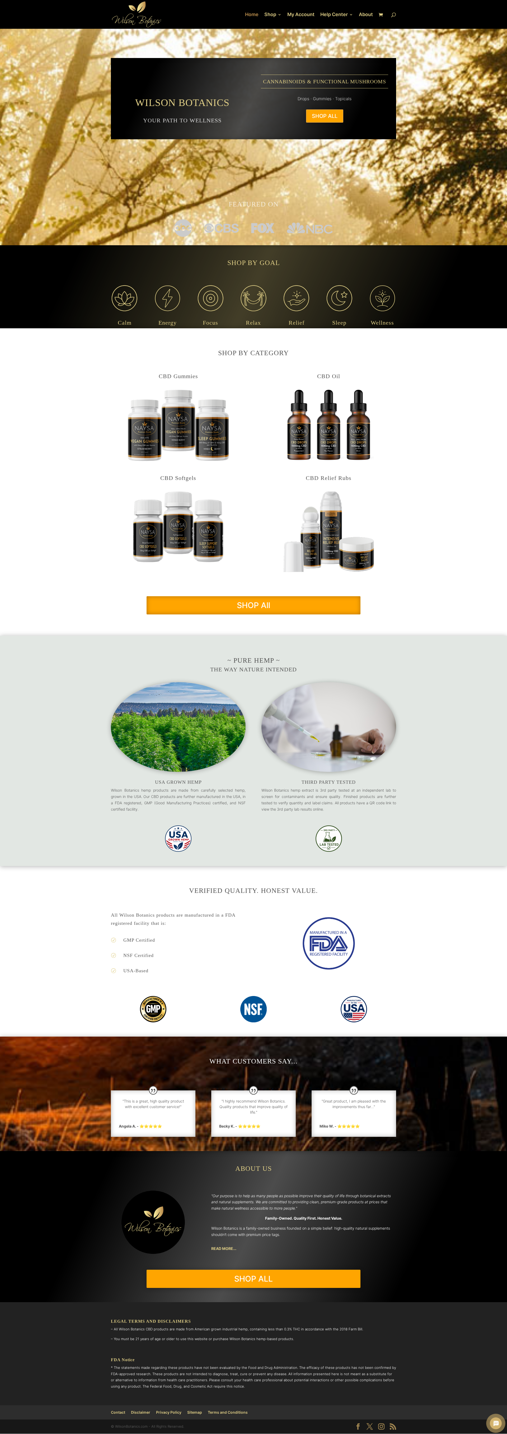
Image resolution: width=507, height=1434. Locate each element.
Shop (270, 15)
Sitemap (194, 1412)
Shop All (324, 116)
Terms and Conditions (228, 1412)
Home (252, 15)
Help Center (334, 15)
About (366, 15)
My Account (300, 15)
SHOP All (253, 605)
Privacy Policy (168, 1412)
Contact (118, 1412)
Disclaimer (140, 1412)
